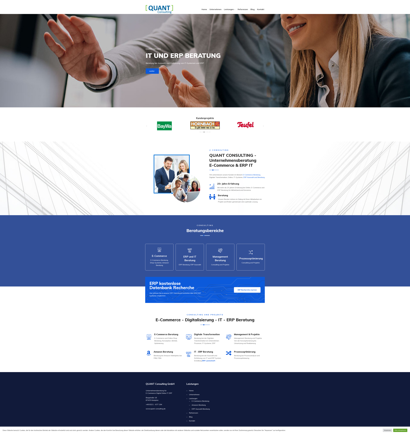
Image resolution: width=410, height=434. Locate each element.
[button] (146, 126)
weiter (152, 71)
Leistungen (229, 9)
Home (204, 9)
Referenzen (243, 9)
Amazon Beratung (199, 405)
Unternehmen (215, 9)
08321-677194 (177, 2)
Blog (252, 9)
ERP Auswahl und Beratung (254, 177)
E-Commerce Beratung (251, 175)
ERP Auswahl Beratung (201, 409)
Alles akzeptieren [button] (400, 430)
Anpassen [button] (387, 430)
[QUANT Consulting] (159, 9)
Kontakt (260, 9)
